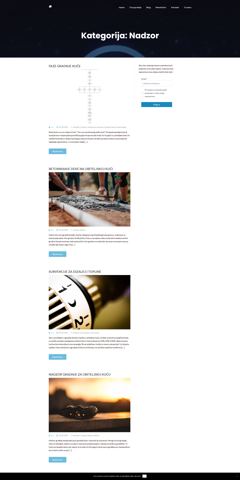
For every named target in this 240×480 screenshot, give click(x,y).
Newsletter (161, 7)
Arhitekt (76, 127)
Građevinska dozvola (95, 127)
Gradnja (107, 127)
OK (144, 476)
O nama (187, 7)
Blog (148, 7)
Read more (57, 151)
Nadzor (113, 127)
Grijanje (76, 333)
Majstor (90, 435)
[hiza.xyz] (50, 6)
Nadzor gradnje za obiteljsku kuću (80, 374)
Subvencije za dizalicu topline (75, 271)
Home (121, 7)
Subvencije (95, 333)
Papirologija (121, 127)
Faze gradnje (135, 7)
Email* (144, 79)
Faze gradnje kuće (65, 66)
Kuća (82, 333)
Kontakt (175, 7)
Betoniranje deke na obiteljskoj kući (81, 169)
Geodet (83, 127)
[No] (237, 476)
